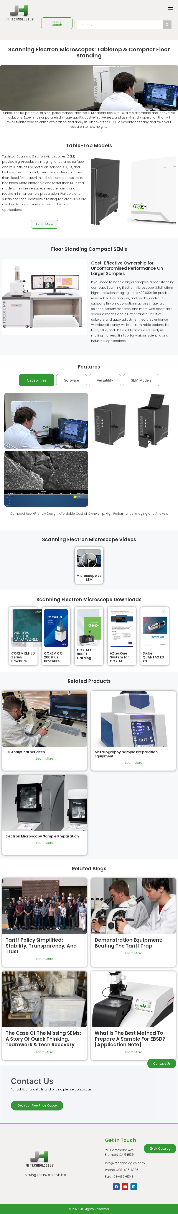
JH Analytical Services (25, 752)
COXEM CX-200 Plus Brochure (54, 657)
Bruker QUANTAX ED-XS (154, 657)
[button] (89, 560)
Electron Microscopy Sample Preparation (42, 836)
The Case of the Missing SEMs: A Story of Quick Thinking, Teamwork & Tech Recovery (43, 1039)
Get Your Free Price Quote (37, 1105)
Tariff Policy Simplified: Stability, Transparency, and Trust (41, 946)
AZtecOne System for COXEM (119, 657)
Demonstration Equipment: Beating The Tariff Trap (128, 943)
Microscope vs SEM (89, 577)
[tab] (36, 380)
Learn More (44, 758)
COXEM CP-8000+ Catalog (86, 654)
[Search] (167, 24)
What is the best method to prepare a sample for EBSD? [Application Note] (130, 1039)
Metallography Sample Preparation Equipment (126, 754)
